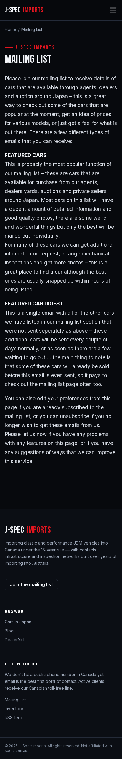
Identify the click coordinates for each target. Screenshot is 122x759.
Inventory (14, 708)
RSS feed (14, 717)
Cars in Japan (18, 621)
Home (10, 29)
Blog (9, 630)
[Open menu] (113, 10)
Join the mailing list (31, 584)
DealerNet (15, 639)
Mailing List (15, 699)
